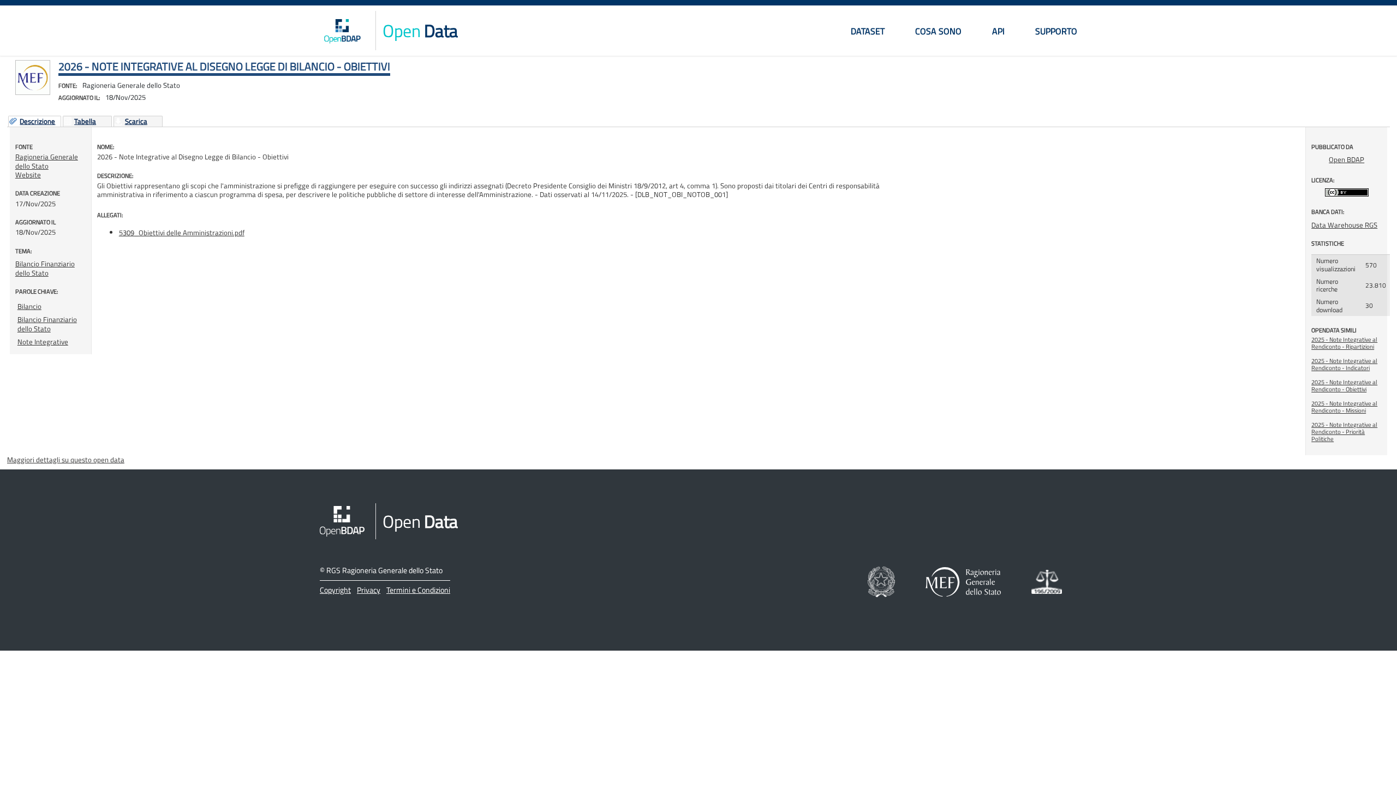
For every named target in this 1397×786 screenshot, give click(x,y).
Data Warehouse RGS (1344, 224)
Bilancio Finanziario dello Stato (45, 268)
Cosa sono (938, 31)
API (998, 31)
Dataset (868, 31)
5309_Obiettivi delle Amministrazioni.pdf (181, 232)
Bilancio (29, 306)
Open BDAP (1346, 159)
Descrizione (37, 122)
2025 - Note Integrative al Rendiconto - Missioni (1344, 407)
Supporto (1056, 31)
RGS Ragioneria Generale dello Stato (384, 570)
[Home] (342, 30)
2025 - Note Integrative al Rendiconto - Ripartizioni (1344, 343)
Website (28, 174)
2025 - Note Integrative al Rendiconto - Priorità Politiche (1344, 431)
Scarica (136, 122)
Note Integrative (42, 341)
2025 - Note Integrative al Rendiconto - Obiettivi (1344, 386)
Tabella (85, 122)
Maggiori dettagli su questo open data (65, 459)
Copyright (335, 590)
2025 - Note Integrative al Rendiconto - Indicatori (1344, 364)
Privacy (368, 590)
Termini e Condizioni (418, 590)
